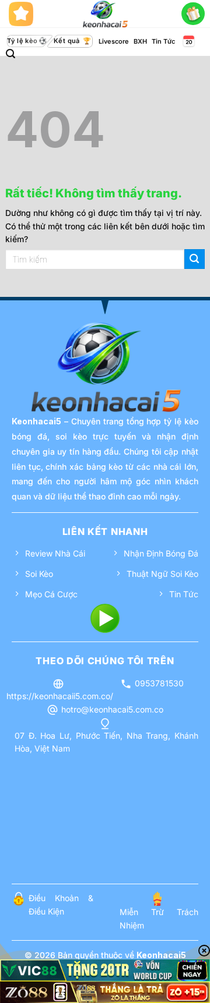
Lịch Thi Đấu (188, 41)
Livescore (114, 41)
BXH (140, 41)
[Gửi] (194, 259)
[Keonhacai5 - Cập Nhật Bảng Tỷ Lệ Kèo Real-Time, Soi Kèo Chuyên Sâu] (105, 14)
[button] (10, 53)
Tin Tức (163, 41)
